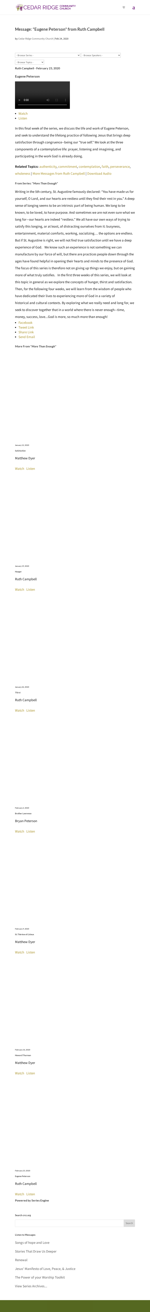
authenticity (48, 166)
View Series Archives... (31, 1286)
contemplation (89, 166)
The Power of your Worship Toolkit (40, 1277)
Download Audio (99, 173)
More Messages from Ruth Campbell (59, 173)
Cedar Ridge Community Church (35, 38)
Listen (22, 118)
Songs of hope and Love (32, 1242)
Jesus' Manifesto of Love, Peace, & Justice (45, 1268)
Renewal (21, 1260)
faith (105, 166)
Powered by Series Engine (32, 1200)
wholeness (22, 173)
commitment (67, 166)
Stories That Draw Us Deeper (36, 1251)
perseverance (120, 166)
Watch (23, 113)
